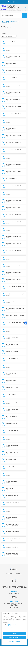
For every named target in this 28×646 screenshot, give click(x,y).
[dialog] (14, 628)
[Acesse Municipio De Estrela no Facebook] (12, 581)
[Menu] (26, 7)
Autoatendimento (14, 594)
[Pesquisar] (24, 15)
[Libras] (11, 2)
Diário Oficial (14, 597)
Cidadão (14, 596)
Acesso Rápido (14, 591)
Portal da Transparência (13, 7)
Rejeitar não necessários (14, 637)
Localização (14, 601)
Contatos (14, 611)
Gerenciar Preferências (14, 641)
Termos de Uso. (12, 627)
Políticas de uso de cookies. (15, 624)
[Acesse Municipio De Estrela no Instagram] (15, 581)
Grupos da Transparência (11, 21)
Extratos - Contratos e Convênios (10, 24)
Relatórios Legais (6, 22)
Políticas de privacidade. (14, 625)
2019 (21, 24)
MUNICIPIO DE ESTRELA (11, 9)
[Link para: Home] (2, 21)
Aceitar (14, 633)
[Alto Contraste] (8, 2)
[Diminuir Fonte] (5, 1)
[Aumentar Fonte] (2, 1)
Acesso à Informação (14, 593)
